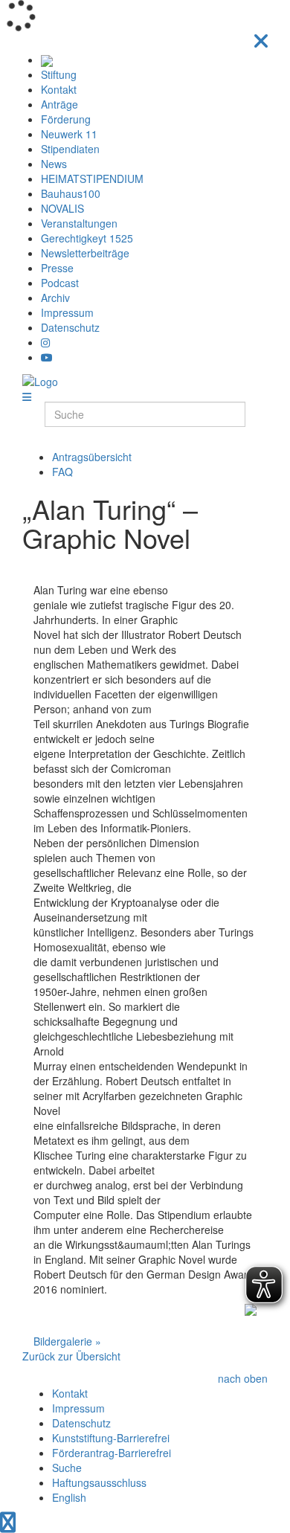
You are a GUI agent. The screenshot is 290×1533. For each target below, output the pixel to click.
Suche (67, 1467)
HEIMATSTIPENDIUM (92, 178)
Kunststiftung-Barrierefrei (111, 1437)
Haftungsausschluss (99, 1482)
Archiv (55, 297)
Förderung (66, 119)
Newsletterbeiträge (85, 252)
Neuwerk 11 (69, 133)
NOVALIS (62, 208)
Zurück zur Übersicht (71, 1356)
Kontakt (59, 89)
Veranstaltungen (79, 223)
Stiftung (59, 74)
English (69, 1497)
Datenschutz (70, 327)
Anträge (59, 104)
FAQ (62, 471)
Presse (57, 267)
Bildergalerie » (67, 1341)
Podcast (60, 282)
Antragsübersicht (92, 456)
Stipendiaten (70, 148)
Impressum (67, 312)
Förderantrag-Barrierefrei (111, 1452)
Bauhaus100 (70, 193)
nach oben (243, 1378)
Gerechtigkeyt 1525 (87, 238)
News (54, 163)
